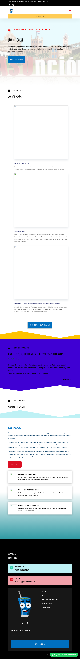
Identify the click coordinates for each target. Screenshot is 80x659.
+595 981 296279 (42, 1)
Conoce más (15, 464)
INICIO (44, 595)
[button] (64, 655)
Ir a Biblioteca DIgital (40, 325)
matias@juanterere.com (19, 1)
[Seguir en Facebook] (9, 5)
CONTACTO (46, 607)
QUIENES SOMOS (48, 603)
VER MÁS (66, 379)
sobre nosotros (16, 59)
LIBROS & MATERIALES (50, 599)
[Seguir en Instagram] (13, 5)
